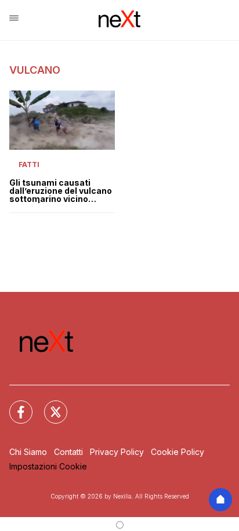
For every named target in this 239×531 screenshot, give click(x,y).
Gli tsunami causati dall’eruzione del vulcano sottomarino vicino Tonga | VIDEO (60, 191)
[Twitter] (48, 405)
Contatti (68, 452)
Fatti (29, 164)
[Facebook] (14, 405)
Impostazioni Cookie (48, 466)
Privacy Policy (117, 452)
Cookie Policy (177, 452)
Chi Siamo (28, 452)
